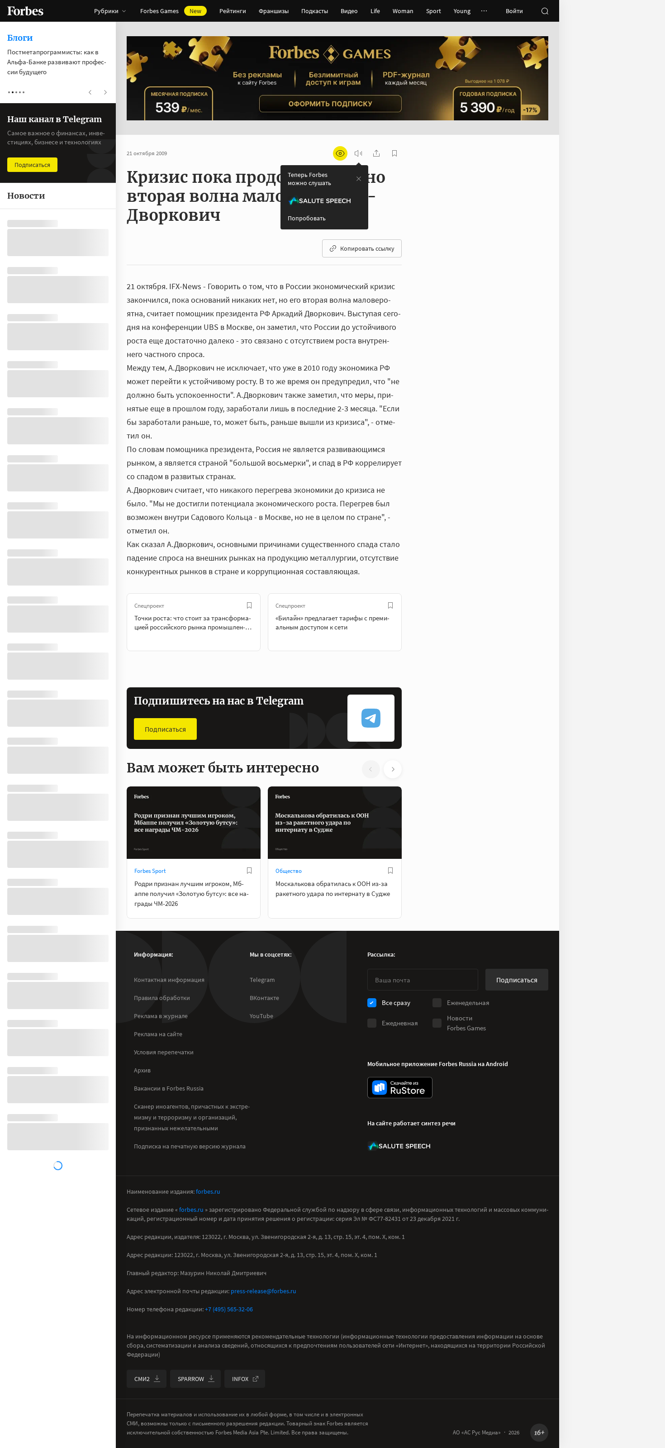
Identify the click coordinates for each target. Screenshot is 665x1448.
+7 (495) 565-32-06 (229, 1309)
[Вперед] (416, 622)
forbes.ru (208, 1191)
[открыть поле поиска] (544, 11)
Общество (289, 871)
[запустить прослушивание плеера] (358, 153)
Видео (349, 11)
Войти (514, 11)
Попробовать (307, 218)
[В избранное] (249, 605)
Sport (433, 11)
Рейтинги (232, 11)
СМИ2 (142, 1379)
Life (375, 11)
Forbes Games (170, 11)
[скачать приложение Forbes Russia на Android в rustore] (399, 1087)
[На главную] (25, 10)
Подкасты (314, 11)
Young (462, 11)
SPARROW (191, 1379)
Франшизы (274, 11)
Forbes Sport (150, 871)
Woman (403, 11)
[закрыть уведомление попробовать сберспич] (359, 178)
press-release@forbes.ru (263, 1291)
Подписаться (165, 729)
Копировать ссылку (367, 248)
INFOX (240, 1379)
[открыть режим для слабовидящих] (340, 153)
